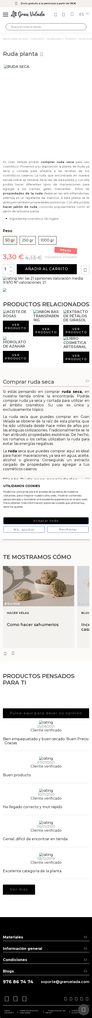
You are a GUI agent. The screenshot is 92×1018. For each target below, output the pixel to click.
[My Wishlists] (56, 14)
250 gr (27, 240)
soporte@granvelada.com (65, 982)
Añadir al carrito (46, 269)
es (82, 15)
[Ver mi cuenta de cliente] (64, 14)
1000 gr (47, 240)
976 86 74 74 (18, 981)
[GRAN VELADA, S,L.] (28, 14)
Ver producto (16, 326)
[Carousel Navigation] (46, 653)
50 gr (10, 240)
